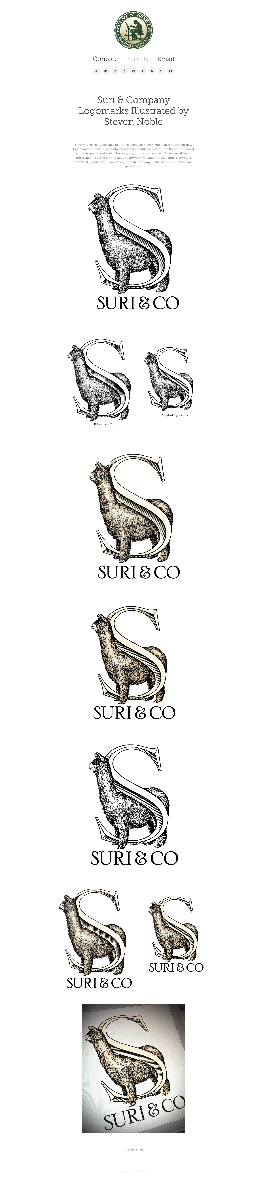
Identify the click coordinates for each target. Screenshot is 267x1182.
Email (165, 58)
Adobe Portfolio (139, 1171)
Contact (105, 58)
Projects (137, 58)
